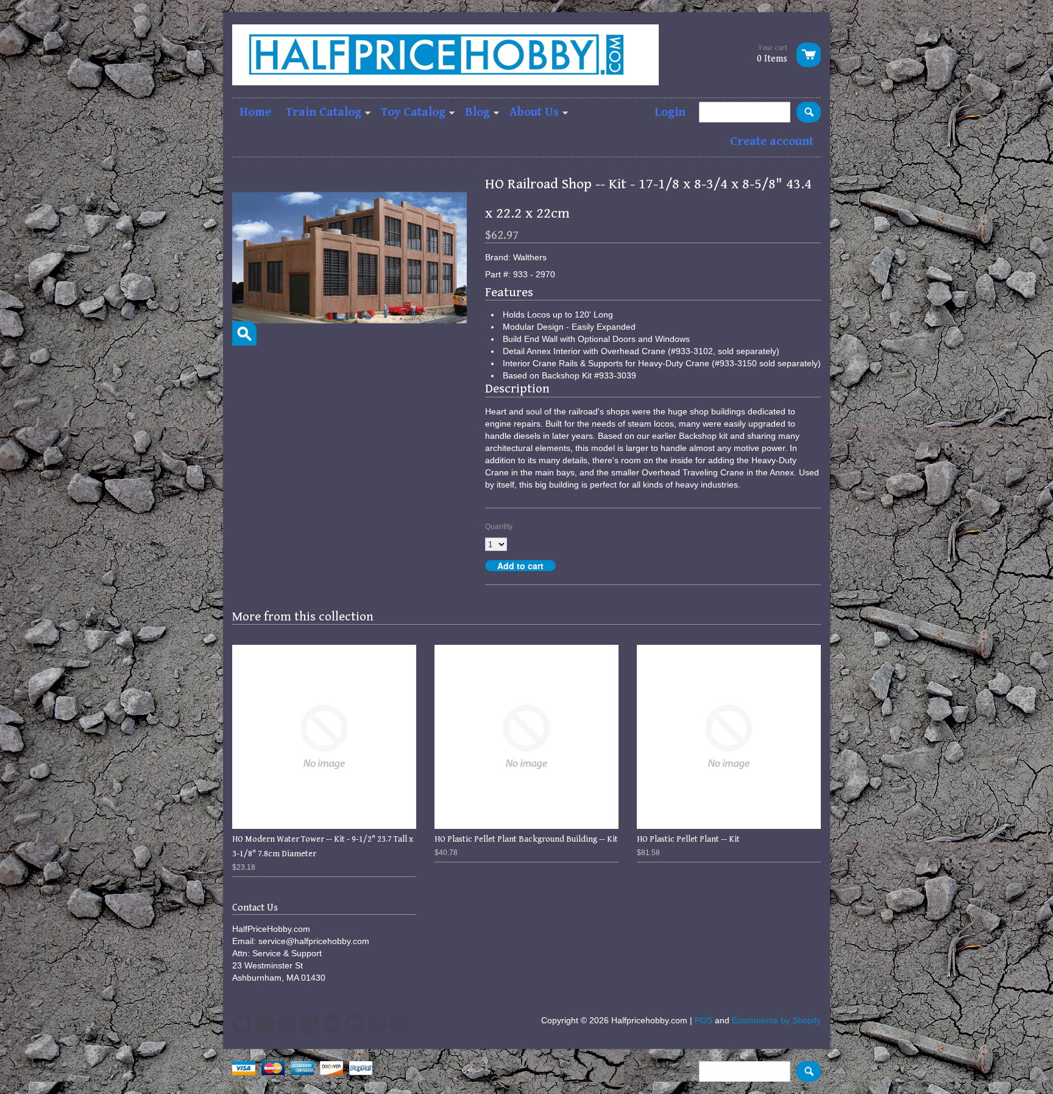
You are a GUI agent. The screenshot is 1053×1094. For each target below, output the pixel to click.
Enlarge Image (244, 333)
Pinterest (377, 1024)
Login (670, 112)
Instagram (354, 1024)
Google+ (287, 1024)
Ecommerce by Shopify (776, 1020)
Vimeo (332, 1024)
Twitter (242, 1024)
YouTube (309, 1024)
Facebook (264, 1024)
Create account (772, 142)
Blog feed (400, 1024)
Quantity (498, 526)
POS (703, 1020)
